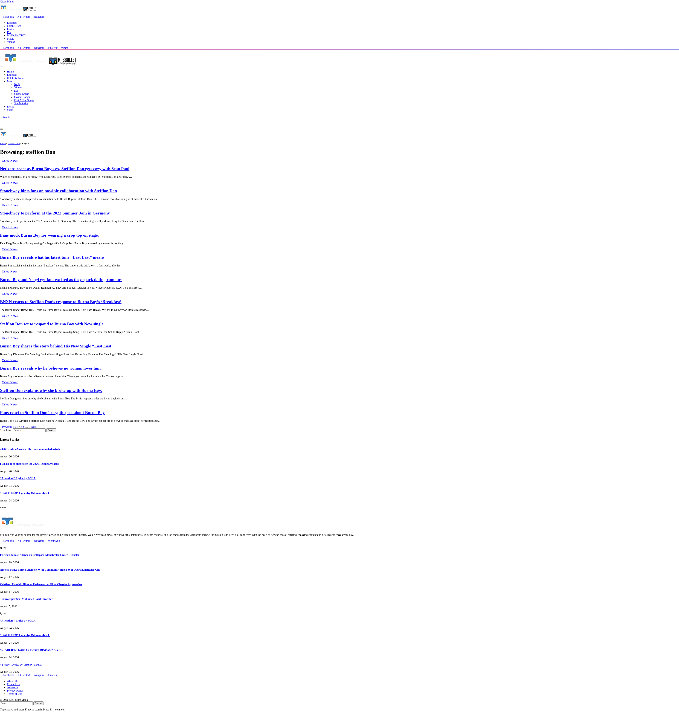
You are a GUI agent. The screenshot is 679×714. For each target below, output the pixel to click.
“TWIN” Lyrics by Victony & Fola (21, 664)
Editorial (12, 22)
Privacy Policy (15, 690)
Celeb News (14, 25)
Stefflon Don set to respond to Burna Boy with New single (52, 324)
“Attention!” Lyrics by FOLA (18, 478)
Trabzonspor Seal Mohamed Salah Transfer (26, 598)
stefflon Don (14, 143)
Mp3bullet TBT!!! (17, 35)
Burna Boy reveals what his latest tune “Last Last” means (52, 257)
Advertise (12, 687)
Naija (17, 84)
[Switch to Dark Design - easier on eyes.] (1, 121)
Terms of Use (14, 693)
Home (10, 71)
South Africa (21, 103)
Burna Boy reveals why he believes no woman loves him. (51, 368)
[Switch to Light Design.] (4, 121)
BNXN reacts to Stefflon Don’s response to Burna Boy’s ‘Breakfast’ (60, 301)
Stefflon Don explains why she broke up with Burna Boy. (51, 390)
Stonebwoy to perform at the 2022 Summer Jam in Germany (55, 213)
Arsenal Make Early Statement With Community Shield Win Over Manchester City (50, 569)
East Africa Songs (24, 100)
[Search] (1, 124)
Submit (38, 703)
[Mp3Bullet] (40, 65)
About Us (12, 681)
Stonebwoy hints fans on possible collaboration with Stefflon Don (58, 190)
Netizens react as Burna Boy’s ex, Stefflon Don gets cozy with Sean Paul (64, 168)
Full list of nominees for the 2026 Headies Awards (29, 463)
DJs (9, 32)
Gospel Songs (22, 96)
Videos (11, 41)
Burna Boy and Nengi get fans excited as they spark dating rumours (61, 279)
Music (10, 38)
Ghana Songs (21, 93)
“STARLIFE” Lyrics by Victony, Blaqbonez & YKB (31, 649)
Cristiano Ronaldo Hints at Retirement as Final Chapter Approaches (41, 584)
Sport (10, 109)
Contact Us (13, 684)
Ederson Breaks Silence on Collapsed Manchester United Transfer (39, 554)
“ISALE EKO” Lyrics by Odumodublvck (25, 493)
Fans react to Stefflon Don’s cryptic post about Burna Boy (52, 412)
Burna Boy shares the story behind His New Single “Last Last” (56, 346)
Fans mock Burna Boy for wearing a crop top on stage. (49, 235)
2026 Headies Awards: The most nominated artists (30, 449)
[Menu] (1, 66)
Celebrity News (15, 77)
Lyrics (10, 29)
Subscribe (6, 117)
